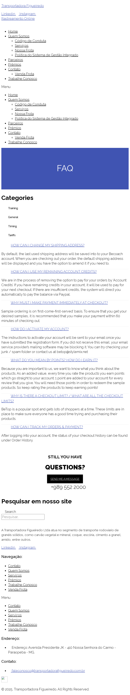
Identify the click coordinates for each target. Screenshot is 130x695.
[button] (18, 19)
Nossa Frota (24, 50)
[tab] (65, 245)
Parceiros (15, 60)
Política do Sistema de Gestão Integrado (46, 55)
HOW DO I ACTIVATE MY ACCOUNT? (40, 329)
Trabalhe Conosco (22, 79)
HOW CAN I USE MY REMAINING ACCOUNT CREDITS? (54, 272)
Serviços (21, 46)
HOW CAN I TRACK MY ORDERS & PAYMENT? (47, 427)
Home (13, 31)
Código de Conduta (30, 41)
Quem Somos (18, 36)
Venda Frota (24, 74)
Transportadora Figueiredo (22, 6)
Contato (14, 69)
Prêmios (14, 64)
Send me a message (65, 479)
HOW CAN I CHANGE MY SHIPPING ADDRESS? (47, 245)
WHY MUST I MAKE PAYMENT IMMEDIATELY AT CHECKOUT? (59, 303)
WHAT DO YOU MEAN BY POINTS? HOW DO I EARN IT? (54, 360)
